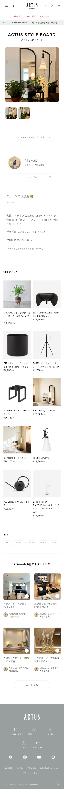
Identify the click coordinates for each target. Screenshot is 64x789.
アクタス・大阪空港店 (34, 165)
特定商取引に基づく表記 (49, 768)
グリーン (55, 542)
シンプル (31, 542)
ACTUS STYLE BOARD (19, 23)
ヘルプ (23, 747)
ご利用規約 (31, 768)
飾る (6, 542)
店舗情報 (19, 768)
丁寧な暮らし (18, 542)
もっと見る (32, 685)
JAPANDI (43, 542)
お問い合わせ (38, 747)
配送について (33, 734)
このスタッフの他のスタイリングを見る (25, 249)
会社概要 (8, 768)
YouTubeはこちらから (19, 240)
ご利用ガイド (16, 734)
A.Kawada (31, 160)
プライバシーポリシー (32, 773)
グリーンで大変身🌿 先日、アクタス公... (45, 23)
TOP (4, 23)
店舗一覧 (49, 734)
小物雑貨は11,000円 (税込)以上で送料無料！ (32, 16)
